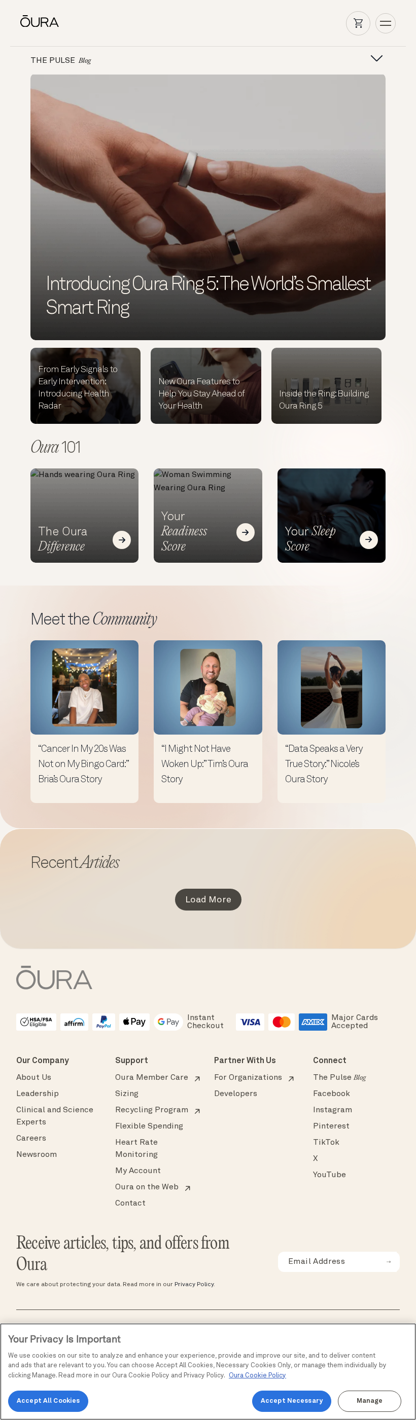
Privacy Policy (194, 1285)
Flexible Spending (149, 1126)
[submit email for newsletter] (388, 1262)
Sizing (126, 1094)
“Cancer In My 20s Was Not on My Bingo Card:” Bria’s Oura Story (83, 765)
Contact (130, 1203)
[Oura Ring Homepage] (39, 21)
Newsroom (36, 1155)
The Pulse (339, 1078)
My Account (138, 1171)
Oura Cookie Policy (257, 1375)
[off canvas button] (373, 59)
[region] (208, 1371)
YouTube (329, 1175)
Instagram (332, 1110)
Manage (370, 1401)
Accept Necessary (292, 1401)
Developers (235, 1094)
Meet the (93, 620)
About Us (33, 1078)
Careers (31, 1139)
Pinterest (331, 1126)
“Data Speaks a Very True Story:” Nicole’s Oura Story (323, 765)
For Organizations (248, 1078)
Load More (208, 899)
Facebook (331, 1094)
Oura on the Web (147, 1187)
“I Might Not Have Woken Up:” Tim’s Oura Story (204, 765)
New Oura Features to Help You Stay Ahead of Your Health (201, 394)
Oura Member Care (151, 1078)
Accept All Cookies (48, 1401)
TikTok (326, 1143)
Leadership (37, 1094)
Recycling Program (151, 1110)
